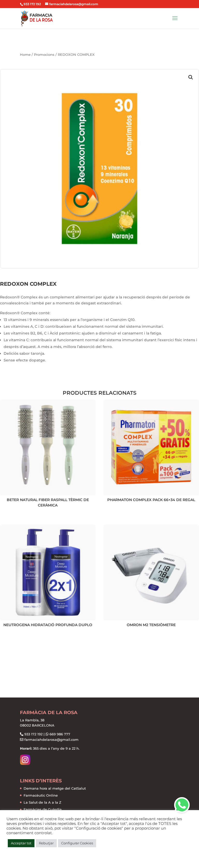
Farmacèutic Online (41, 795)
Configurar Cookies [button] (77, 843)
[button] (190, 77)
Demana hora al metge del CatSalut (55, 788)
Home (25, 55)
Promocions (44, 55)
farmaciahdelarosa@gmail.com (51, 739)
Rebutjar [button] (46, 843)
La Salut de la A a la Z (42, 802)
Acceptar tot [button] (21, 843)
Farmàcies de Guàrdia (43, 809)
